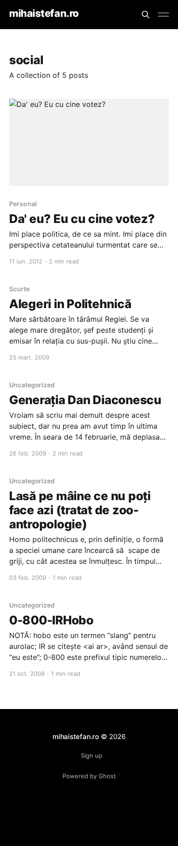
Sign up (91, 755)
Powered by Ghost (89, 776)
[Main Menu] (163, 14)
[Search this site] (145, 14)
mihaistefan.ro (44, 13)
